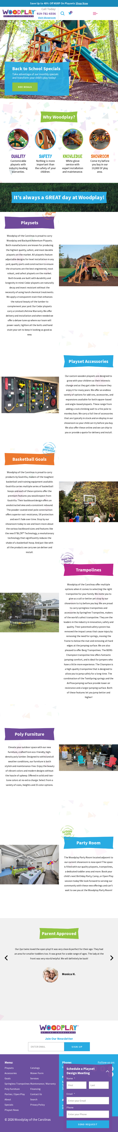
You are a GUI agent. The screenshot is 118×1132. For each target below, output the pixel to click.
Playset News (12, 1109)
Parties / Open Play (15, 1094)
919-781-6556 (46, 13)
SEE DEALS (25, 86)
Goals (8, 1078)
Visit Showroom (47, 17)
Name (71, 1078)
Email (71, 1093)
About (8, 1099)
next (111, 957)
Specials (9, 1104)
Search (33, 1099)
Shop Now (82, 3)
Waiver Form (36, 1073)
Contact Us (36, 1094)
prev (6, 957)
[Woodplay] (19, 13)
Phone (70, 1107)
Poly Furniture (12, 1088)
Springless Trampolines (17, 1083)
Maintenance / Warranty (43, 1083)
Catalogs (35, 1067)
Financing (35, 1088)
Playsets (9, 1067)
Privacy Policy (37, 1104)
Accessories (11, 1073)
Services (34, 1078)
